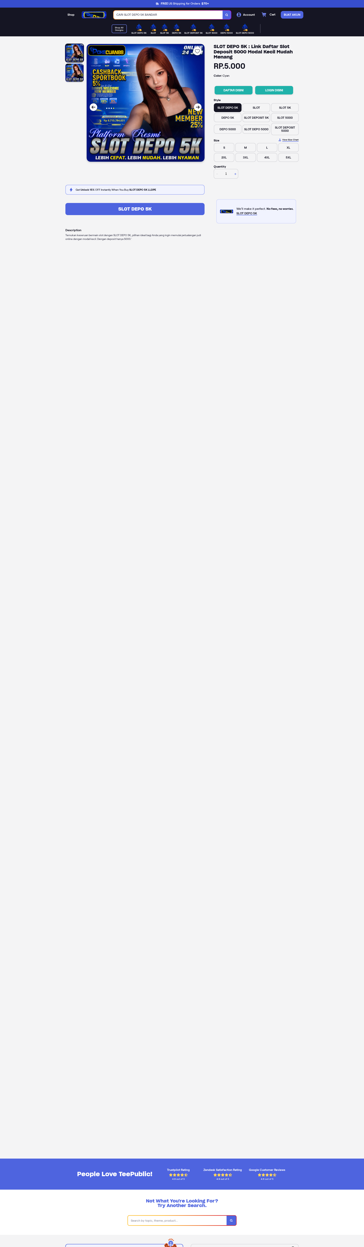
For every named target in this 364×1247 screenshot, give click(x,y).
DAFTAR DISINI (234, 90)
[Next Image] (198, 107)
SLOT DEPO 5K (135, 209)
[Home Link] (94, 15)
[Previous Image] (93, 107)
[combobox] (168, 15)
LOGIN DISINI (274, 90)
